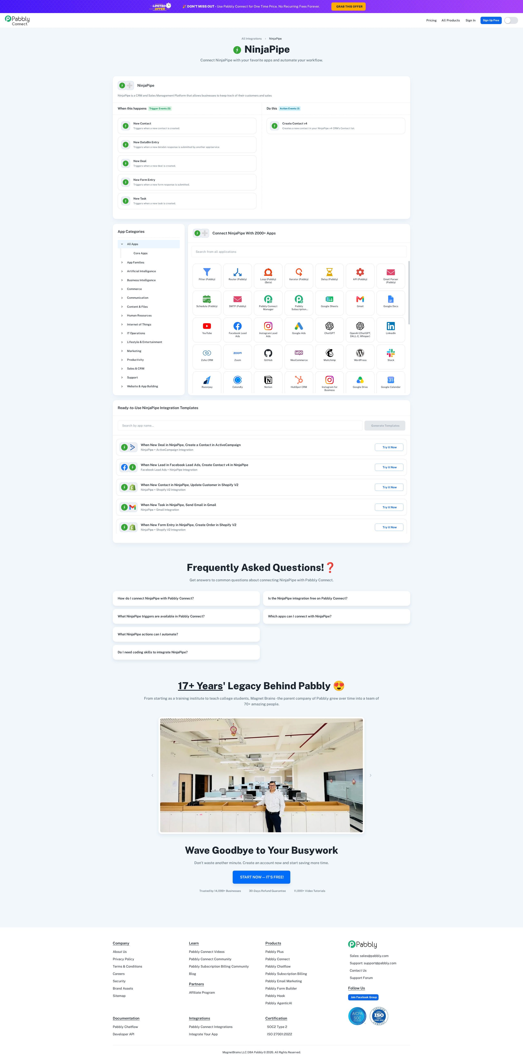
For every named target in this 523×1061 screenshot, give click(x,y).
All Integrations (251, 38)
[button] (186, 598)
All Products (450, 20)
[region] (187, 169)
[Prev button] (152, 775)
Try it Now (390, 447)
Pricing (431, 20)
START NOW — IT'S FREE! (262, 877)
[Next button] (370, 775)
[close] (519, 4)
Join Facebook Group (364, 997)
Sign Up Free (491, 20)
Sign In (471, 20)
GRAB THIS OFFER (349, 6)
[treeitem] (149, 249)
